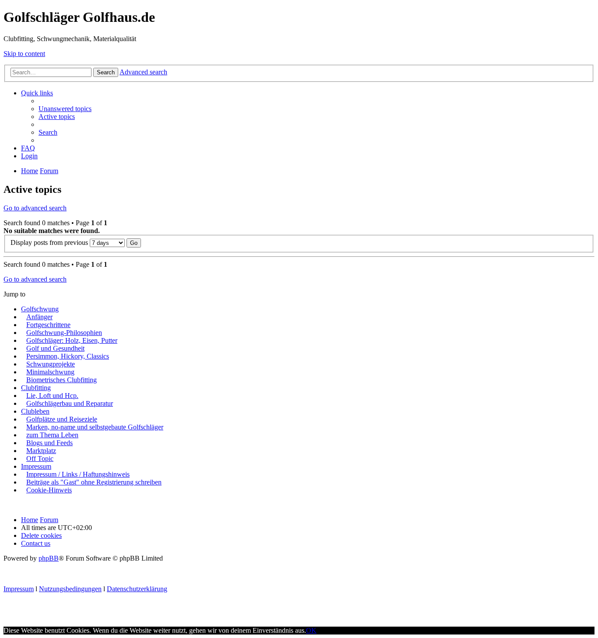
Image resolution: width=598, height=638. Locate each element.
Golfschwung (40, 309)
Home (29, 519)
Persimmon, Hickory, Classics (67, 356)
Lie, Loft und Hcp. (52, 395)
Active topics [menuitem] (57, 116)
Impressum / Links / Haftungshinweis (78, 474)
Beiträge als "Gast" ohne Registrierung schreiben (94, 482)
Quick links (37, 93)
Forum (49, 519)
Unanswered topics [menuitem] (65, 108)
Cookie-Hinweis (49, 490)
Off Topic (39, 458)
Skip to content (24, 53)
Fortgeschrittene (48, 324)
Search (106, 72)
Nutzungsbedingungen (70, 589)
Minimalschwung (50, 372)
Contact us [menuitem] (35, 543)
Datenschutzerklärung (137, 589)
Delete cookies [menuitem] (41, 535)
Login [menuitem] (29, 156)
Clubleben (35, 411)
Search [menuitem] (48, 132)
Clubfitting (36, 387)
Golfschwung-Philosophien (64, 332)
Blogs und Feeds (49, 442)
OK (311, 630)
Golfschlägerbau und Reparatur (69, 403)
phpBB (49, 558)
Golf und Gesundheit (55, 348)
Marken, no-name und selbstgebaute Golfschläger (94, 427)
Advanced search (143, 72)
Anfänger (39, 317)
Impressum (36, 466)
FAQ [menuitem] (28, 148)
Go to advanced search (35, 208)
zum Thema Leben (52, 435)
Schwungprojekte (50, 364)
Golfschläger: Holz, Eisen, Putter (71, 340)
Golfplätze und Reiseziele (61, 419)
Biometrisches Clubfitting (61, 379)
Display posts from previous (50, 242)
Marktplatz (41, 450)
